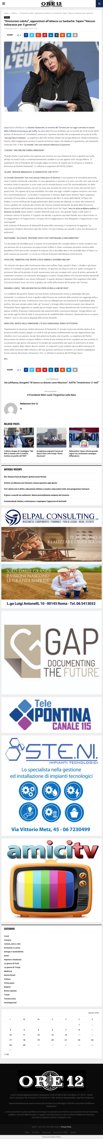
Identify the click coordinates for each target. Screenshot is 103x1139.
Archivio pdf (46, 1132)
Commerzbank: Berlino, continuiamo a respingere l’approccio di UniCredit (35, 501)
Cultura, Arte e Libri (12, 944)
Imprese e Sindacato (12, 960)
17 (10, 1040)
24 (10, 1045)
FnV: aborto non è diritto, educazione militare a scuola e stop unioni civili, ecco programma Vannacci (46, 489)
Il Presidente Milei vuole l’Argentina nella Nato (51, 395)
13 (52, 1035)
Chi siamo (35, 1132)
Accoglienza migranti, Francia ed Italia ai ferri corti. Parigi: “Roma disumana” (50, 453)
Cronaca (7, 940)
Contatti (73, 1132)
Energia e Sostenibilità (13, 952)
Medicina (8, 971)
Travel (7, 995)
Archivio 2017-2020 (60, 1132)
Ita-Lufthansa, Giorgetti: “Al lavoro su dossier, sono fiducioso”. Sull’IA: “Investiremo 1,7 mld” (51, 383)
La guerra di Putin (11, 963)
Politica (7, 17)
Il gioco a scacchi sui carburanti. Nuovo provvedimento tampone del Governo (36, 495)
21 (66, 1040)
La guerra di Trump (12, 967)
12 (38, 1035)
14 (66, 1035)
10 (10, 1035)
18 (24, 1040)
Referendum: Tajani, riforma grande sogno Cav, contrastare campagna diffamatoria (83, 453)
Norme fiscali (9, 975)
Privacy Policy (66, 1127)
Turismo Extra (10, 999)
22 (79, 1040)
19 (38, 1040)
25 (24, 1045)
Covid (6, 936)
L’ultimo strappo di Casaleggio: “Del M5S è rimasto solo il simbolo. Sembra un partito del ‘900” (18, 453)
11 (24, 1035)
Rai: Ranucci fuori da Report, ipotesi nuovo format (25, 477)
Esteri (6, 956)
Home (27, 1132)
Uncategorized (10, 1003)
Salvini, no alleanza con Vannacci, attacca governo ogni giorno (30, 483)
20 (52, 1040)
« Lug (6, 1054)
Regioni (7, 987)
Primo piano (9, 983)
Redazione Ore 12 (12, 29)
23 (92, 1040)
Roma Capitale (10, 991)
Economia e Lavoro (12, 948)
